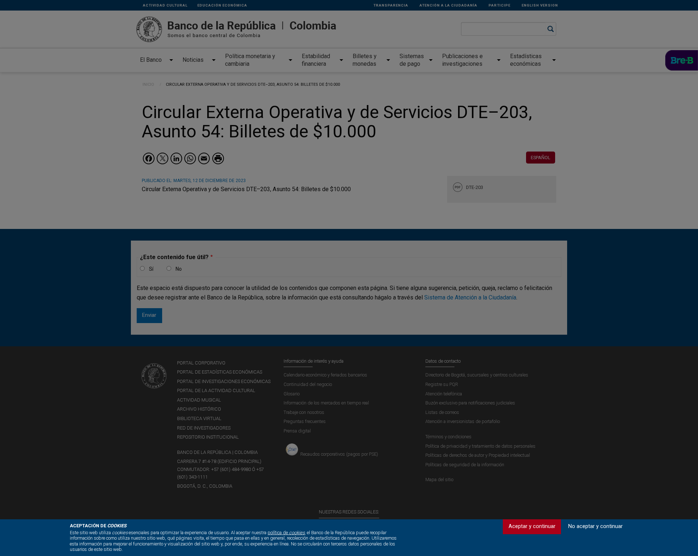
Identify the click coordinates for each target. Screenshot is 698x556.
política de (286, 532)
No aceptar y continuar (595, 526)
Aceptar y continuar (532, 526)
